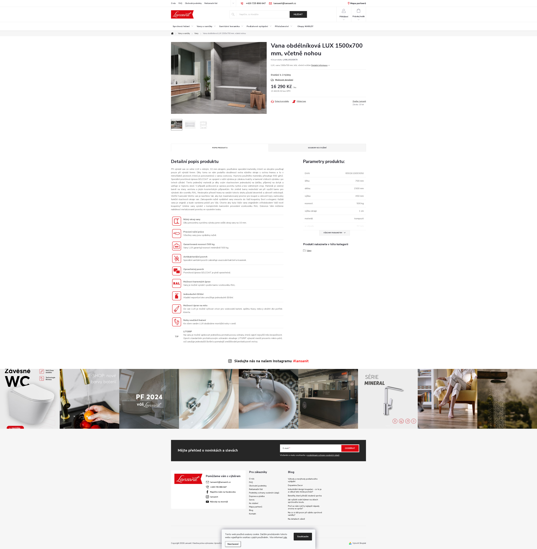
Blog (251, 510)
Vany (309, 250)
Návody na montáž (219, 501)
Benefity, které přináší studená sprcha (305, 495)
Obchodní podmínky (193, 3)
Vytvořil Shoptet (359, 543)
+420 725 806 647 (218, 487)
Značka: (359, 101)
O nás (173, 3)
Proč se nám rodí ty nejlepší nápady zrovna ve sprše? (303, 507)
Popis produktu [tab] (220, 148)
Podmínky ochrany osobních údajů (264, 492)
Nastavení (233, 544)
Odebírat (350, 448)
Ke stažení (253, 503)
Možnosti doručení (284, 80)
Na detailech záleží (296, 519)
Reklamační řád (210, 3)
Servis (252, 499)
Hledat (298, 14)
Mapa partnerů (358, 3)
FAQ (180, 3)
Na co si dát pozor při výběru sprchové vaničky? (305, 513)
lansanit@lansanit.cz (220, 482)
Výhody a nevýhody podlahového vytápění (303, 480)
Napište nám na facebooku (223, 492)
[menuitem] (183, 26)
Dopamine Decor (295, 485)
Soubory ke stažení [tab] (317, 148)
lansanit (214, 497)
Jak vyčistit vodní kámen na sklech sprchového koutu (303, 500)
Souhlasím (302, 536)
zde (285, 537)
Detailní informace (319, 65)
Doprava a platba (257, 496)
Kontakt (252, 513)
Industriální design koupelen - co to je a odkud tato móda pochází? (305, 490)
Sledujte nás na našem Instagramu (263, 361)
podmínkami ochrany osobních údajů (323, 455)
